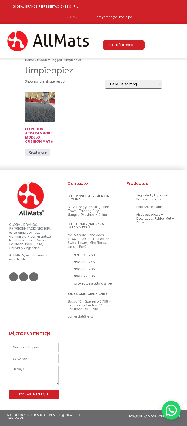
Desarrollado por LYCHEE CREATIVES (154, 416)
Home (29, 60)
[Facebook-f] (13, 276)
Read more (38, 152)
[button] (117, 36)
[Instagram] (33, 276)
